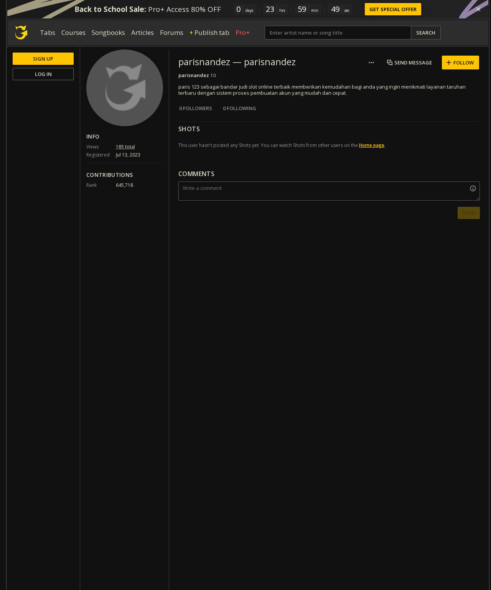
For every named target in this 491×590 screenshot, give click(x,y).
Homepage (371, 145)
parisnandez (193, 75)
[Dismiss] (478, 9)
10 (213, 75)
